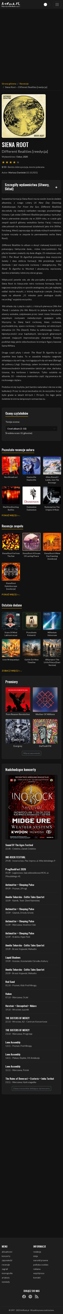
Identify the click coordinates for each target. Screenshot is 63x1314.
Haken (8, 994)
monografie (7, 1273)
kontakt (37, 1277)
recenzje (6, 1264)
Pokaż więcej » (10, 515)
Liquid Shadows (13, 957)
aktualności (7, 1252)
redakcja (37, 1252)
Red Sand (10, 982)
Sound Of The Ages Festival (19, 845)
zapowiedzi (7, 1260)
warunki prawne (40, 1260)
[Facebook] (24, 1296)
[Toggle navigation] (57, 4)
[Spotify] (30, 1296)
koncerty (6, 1256)
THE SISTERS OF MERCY (17, 1018)
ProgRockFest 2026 (15, 869)
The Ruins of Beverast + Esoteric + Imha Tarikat (29, 1078)
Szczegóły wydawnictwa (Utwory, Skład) (27, 186)
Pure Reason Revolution (18, 714)
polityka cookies (40, 1264)
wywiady (6, 1282)
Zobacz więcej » (11, 670)
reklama (36, 1269)
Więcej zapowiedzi (31, 753)
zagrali (5, 1269)
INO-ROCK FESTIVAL (15, 857)
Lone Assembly (12, 1042)
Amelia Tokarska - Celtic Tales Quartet (24, 897)
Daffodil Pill (45, 746)
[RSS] (36, 1296)
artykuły (6, 1277)
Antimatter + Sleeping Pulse (19, 885)
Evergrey (17, 746)
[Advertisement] (31, 43)
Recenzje (24, 83)
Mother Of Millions (45, 714)
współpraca (38, 1273)
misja (35, 1256)
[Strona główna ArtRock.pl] (11, 4)
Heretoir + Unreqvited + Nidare (20, 1006)
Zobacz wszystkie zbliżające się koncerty (31, 1088)
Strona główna (9, 83)
